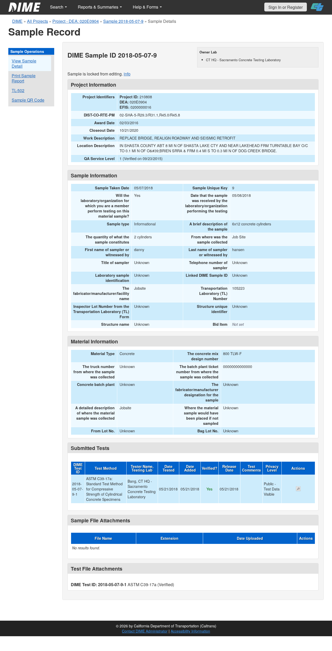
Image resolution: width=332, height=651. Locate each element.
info (127, 74)
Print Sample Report (24, 78)
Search (57, 7)
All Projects (37, 21)
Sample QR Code (28, 100)
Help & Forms (146, 7)
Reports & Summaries (98, 7)
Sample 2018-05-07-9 (123, 21)
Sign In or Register (285, 7)
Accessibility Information (190, 631)
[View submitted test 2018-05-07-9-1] (298, 489)
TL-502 (18, 90)
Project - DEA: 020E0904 (75, 21)
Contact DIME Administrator (145, 631)
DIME (17, 21)
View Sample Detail (24, 63)
